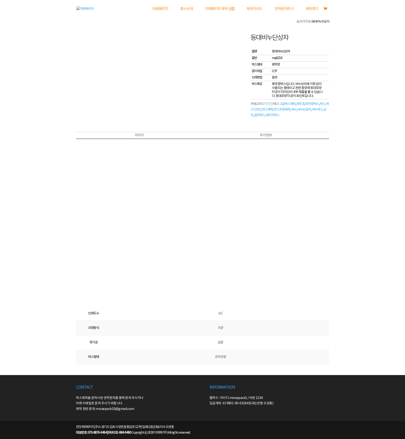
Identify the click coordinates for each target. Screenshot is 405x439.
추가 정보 (266, 135)
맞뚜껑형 (305, 21)
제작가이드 (254, 9)
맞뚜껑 (300, 104)
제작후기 (312, 9)
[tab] (139, 135)
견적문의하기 (283, 9)
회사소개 (186, 9)
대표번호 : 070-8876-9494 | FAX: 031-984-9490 (103, 433)
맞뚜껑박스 (312, 104)
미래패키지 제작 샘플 (220, 9)
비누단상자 (304, 110)
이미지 (139, 135)
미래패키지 (160, 9)
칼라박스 (259, 115)
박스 (322, 104)
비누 (293, 110)
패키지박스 (273, 115)
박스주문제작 (282, 110)
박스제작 (267, 110)
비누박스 (317, 110)
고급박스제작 (287, 104)
